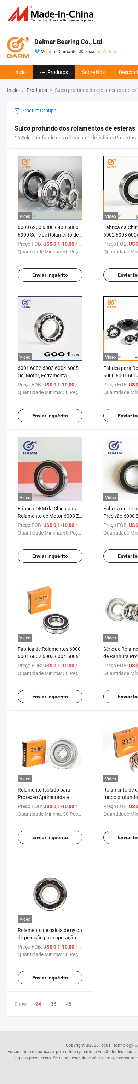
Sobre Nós (93, 72)
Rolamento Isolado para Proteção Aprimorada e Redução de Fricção (44, 797)
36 (53, 1004)
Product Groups (38, 110)
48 (68, 1004)
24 (38, 1004)
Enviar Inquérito (50, 275)
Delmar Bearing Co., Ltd (68, 41)
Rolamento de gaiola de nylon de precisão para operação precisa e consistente (50, 937)
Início (20, 72)
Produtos (57, 72)
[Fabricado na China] (51, 14)
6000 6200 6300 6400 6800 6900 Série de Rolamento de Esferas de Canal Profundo (48, 234)
